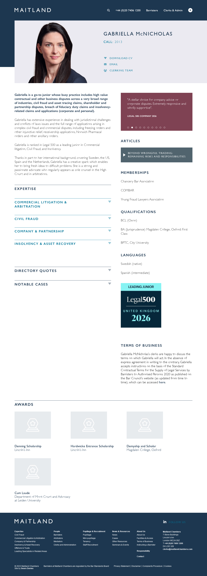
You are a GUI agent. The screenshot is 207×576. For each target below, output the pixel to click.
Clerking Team (121, 70)
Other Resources (119, 541)
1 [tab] (128, 127)
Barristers (152, 10)
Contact (140, 556)
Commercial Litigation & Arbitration (30, 538)
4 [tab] (140, 127)
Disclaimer (136, 566)
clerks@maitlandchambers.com (177, 549)
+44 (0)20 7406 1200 (128, 10)
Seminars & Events (120, 545)
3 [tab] (136, 127)
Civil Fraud (19, 535)
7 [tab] (152, 127)
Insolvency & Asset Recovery (27, 545)
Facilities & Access (145, 538)
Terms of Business (145, 541)
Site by (24, 568)
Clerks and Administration (65, 545)
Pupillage (87, 535)
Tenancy (86, 541)
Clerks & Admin (173, 10)
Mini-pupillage (89, 538)
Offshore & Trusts (22, 548)
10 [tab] (164, 127)
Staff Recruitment (90, 545)
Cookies (167, 566)
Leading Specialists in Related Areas (31, 551)
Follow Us (176, 522)
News (114, 535)
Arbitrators (58, 538)
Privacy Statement (122, 566)
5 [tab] (144, 127)
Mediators (58, 541)
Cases (115, 538)
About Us (141, 535)
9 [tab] (160, 127)
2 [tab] (132, 127)
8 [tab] (156, 127)
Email (114, 64)
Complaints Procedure (152, 566)
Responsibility (143, 551)
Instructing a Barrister (146, 545)
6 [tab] (148, 127)
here (162, 382)
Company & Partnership (25, 541)
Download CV (121, 58)
